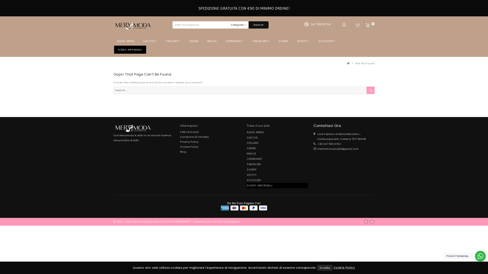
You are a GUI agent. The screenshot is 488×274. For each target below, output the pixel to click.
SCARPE (284, 41)
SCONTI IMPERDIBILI (130, 49)
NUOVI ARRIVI (126, 41)
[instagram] (372, 221)
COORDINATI (233, 41)
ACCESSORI (325, 41)
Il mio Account (189, 132)
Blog (183, 152)
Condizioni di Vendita (194, 137)
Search (259, 25)
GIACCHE (148, 41)
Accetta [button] (324, 268)
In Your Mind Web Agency (224, 221)
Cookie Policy (189, 147)
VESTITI (302, 41)
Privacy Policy (189, 142)
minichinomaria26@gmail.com (338, 149)
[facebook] (366, 221)
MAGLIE (212, 41)
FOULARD (172, 41)
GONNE (194, 41)
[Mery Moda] (349, 63)
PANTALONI (260, 41)
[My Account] (344, 24)
